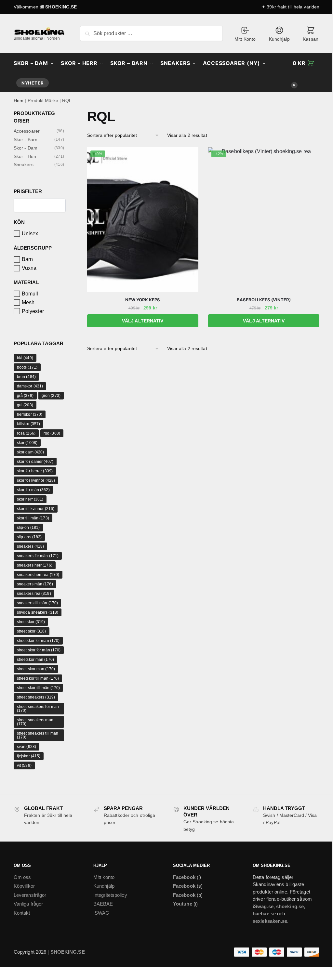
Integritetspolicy (110, 895)
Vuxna (29, 268)
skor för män (33, 490)
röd (52, 433)
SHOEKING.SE (61, 6)
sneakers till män (37, 603)
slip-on (28, 527)
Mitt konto (103, 877)
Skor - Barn (25, 139)
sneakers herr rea (38, 574)
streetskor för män (38, 640)
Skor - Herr (25, 156)
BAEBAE (103, 904)
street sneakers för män (38, 708)
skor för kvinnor (36, 480)
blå (25, 358)
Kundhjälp (279, 39)
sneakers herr (34, 565)
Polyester (33, 311)
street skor (31, 631)
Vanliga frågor (28, 904)
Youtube (182, 904)
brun (26, 376)
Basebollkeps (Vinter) (264, 299)
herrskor (29, 414)
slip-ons (29, 537)
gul (25, 405)
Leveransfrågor (30, 895)
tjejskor (28, 756)
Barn (27, 259)
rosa (26, 433)
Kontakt (22, 913)
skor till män (33, 518)
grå (25, 395)
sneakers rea (34, 593)
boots (27, 367)
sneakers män (35, 584)
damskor (30, 386)
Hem (18, 100)
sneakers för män (38, 556)
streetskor (31, 622)
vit (24, 765)
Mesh (28, 302)
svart (26, 746)
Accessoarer (27, 131)
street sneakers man (35, 722)
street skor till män (38, 688)
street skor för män (39, 650)
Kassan (310, 39)
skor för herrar (35, 471)
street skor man (36, 669)
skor (27, 442)
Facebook (184, 877)
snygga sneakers (37, 612)
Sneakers (23, 164)
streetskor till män (38, 678)
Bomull (30, 293)
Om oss (22, 877)
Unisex (30, 233)
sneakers (30, 546)
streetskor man (35, 659)
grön (51, 395)
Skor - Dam (25, 147)
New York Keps (142, 299)
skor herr (30, 499)
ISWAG (101, 913)
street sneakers (36, 697)
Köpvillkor (24, 886)
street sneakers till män (37, 735)
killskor (28, 424)
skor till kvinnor (35, 508)
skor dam (30, 452)
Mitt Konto (245, 39)
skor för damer (35, 461)
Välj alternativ (143, 320)
